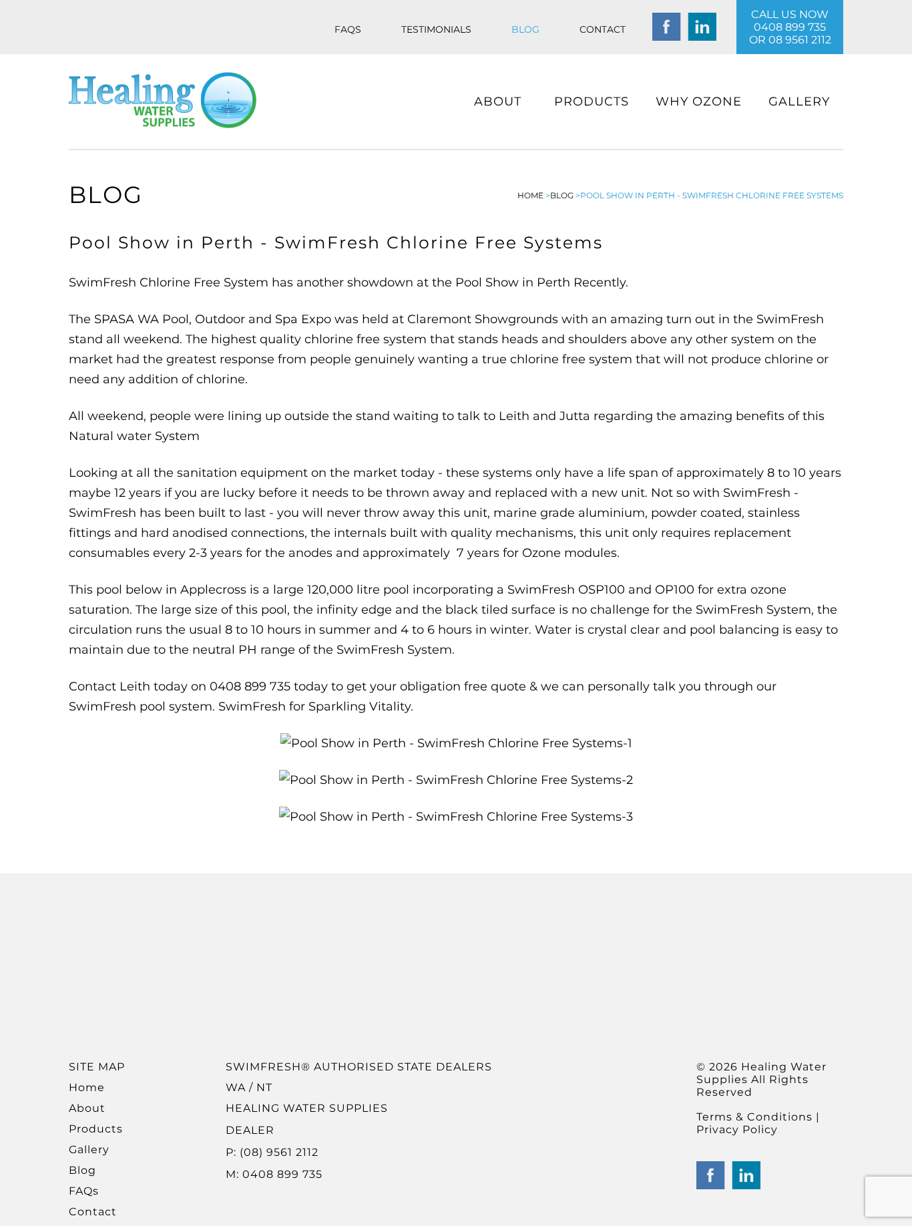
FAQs (347, 29)
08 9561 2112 (799, 39)
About (497, 101)
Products (591, 101)
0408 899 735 (790, 27)
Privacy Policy (737, 1129)
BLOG (562, 195)
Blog (525, 29)
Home (87, 1087)
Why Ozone (699, 101)
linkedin (702, 27)
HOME (530, 195)
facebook (666, 27)
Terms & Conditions (756, 1116)
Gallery (799, 101)
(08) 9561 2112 (277, 1152)
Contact (603, 29)
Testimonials (436, 29)
